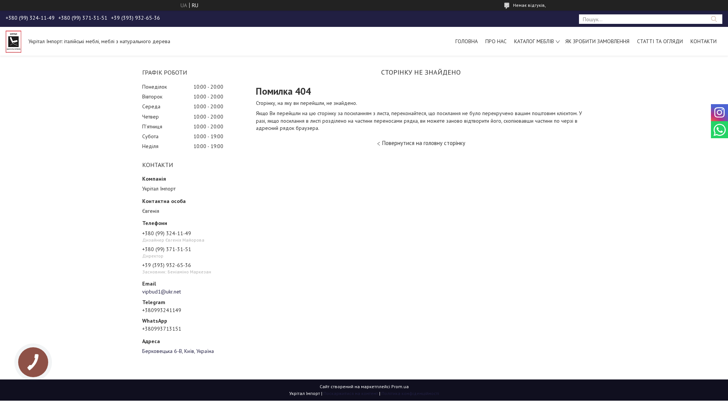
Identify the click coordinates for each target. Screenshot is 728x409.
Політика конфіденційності (410, 393)
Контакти (703, 41)
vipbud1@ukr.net (161, 291)
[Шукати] (713, 19)
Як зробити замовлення (597, 41)
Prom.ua (400, 386)
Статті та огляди (660, 41)
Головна (466, 41)
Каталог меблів (534, 41)
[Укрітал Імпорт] (13, 41)
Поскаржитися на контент (350, 393)
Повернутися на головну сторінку (423, 143)
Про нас (496, 41)
